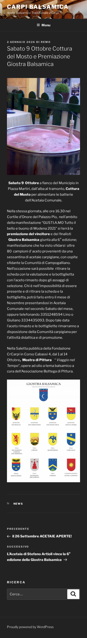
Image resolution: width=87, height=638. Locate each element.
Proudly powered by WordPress (30, 627)
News (18, 503)
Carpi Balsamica (38, 6)
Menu (46, 25)
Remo (46, 42)
